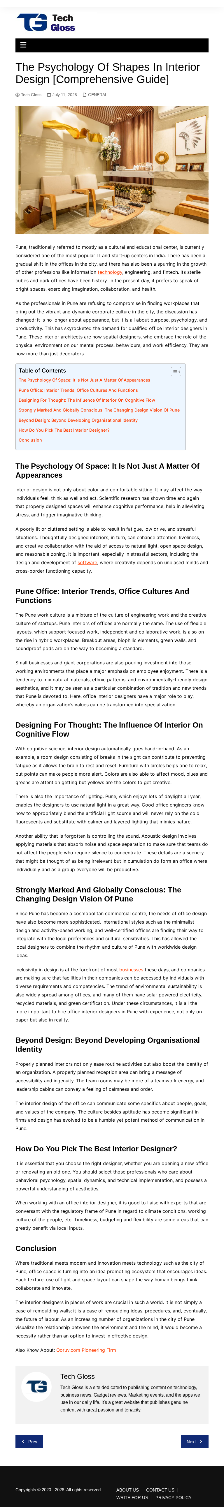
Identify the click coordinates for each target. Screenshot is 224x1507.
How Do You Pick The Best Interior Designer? (64, 430)
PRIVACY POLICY (173, 1497)
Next (191, 1441)
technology (110, 272)
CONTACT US (160, 1490)
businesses (132, 970)
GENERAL (97, 94)
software (87, 562)
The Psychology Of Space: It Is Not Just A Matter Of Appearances (84, 379)
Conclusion (30, 439)
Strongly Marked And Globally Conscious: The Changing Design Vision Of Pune (99, 409)
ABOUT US (127, 1490)
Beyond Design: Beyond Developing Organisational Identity (78, 420)
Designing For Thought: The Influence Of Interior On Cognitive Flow (87, 400)
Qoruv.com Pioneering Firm (86, 1350)
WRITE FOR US (132, 1497)
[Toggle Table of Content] (173, 372)
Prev (32, 1441)
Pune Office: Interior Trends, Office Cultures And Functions (78, 390)
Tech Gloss (31, 94)
